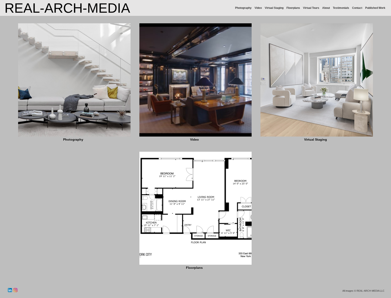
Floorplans (293, 8)
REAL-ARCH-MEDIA (67, 8)
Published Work (375, 8)
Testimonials (341, 8)
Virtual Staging (274, 8)
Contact (357, 8)
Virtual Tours (311, 8)
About (326, 8)
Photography (243, 8)
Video (258, 8)
